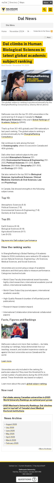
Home (4, 31)
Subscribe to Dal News (42, 31)
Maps (22, 2)
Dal (4, 2)
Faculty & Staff (39, 466)
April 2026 (10, 437)
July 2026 (10, 428)
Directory (13, 2)
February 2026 (12, 443)
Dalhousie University (9, 9)
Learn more (6, 361)
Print (49, 37)
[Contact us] (27, 479)
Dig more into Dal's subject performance (19, 240)
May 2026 (10, 434)
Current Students (25, 466)
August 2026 (11, 424)
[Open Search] (44, 9)
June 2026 (10, 431)
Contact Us (13, 466)
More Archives (45, 449)
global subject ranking (37, 384)
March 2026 (11, 440)
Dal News (27, 18)
